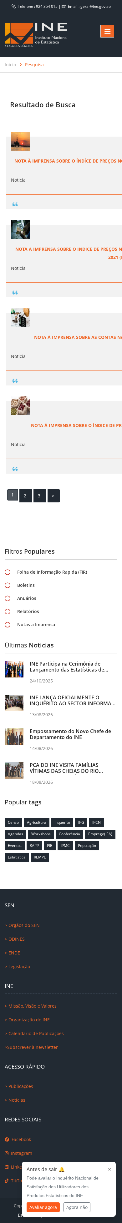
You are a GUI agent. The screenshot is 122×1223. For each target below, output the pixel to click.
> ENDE (12, 953)
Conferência (69, 834)
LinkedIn (19, 1167)
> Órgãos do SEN (22, 925)
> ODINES (15, 939)
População (87, 845)
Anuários (26, 598)
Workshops (41, 834)
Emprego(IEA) (100, 834)
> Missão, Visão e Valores (31, 1006)
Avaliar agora (43, 1207)
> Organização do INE (27, 1020)
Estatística (17, 857)
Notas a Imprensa (36, 624)
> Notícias (15, 1100)
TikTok (17, 1181)
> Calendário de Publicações (34, 1033)
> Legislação (17, 966)
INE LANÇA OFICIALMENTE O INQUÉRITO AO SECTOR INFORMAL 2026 (72, 703)
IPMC (65, 845)
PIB (50, 845)
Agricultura (36, 822)
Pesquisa (34, 65)
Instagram (21, 1153)
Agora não (77, 1207)
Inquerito (62, 822)
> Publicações (19, 1086)
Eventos (15, 845)
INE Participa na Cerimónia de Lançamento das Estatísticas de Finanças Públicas (67, 669)
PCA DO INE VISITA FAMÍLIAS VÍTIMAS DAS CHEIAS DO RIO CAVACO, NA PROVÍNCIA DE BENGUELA (64, 774)
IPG (81, 822)
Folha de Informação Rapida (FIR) (52, 572)
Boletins (26, 585)
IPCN (96, 822)
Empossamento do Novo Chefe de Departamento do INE (70, 734)
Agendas (15, 834)
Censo (13, 822)
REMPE (40, 857)
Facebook (20, 1139)
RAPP (34, 845)
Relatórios (28, 611)
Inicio (10, 65)
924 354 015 (47, 6)
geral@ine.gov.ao (95, 6)
